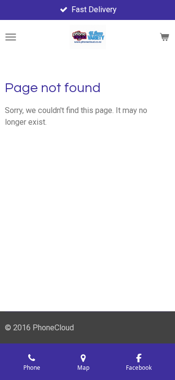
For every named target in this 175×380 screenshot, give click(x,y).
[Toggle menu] (10, 37)
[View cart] (164, 37)
